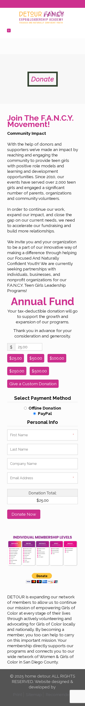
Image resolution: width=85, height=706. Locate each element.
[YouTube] (45, 5)
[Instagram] (51, 5)
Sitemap (34, 694)
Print (17, 694)
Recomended (59, 694)
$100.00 (57, 358)
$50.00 (35, 358)
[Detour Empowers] (42, 16)
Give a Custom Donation (32, 383)
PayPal (45, 413)
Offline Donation (45, 408)
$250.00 (16, 371)
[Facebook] (34, 5)
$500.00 (39, 371)
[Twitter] (39, 5)
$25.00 (15, 358)
